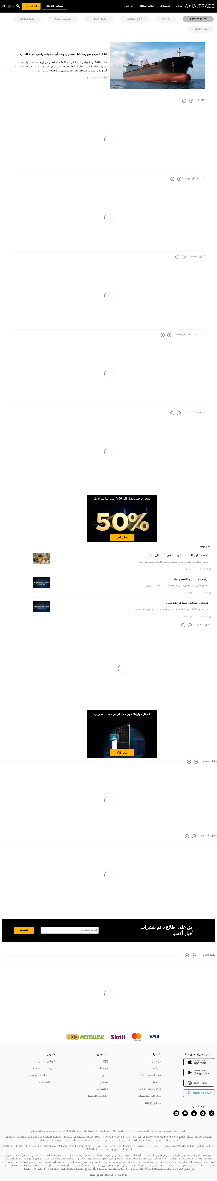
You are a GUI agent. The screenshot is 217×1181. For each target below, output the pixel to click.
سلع (105, 1075)
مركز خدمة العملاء (149, 1089)
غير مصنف (200, 29)
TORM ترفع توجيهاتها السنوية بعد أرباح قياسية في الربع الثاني (63, 54)
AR (4, 6)
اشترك (24, 930)
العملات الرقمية (97, 1096)
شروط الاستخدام (44, 1068)
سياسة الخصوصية (43, 1075)
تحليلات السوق (62, 19)
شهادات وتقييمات (149, 1096)
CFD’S (165, 19)
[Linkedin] (176, 1113)
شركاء (157, 1068)
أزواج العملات (134, 19)
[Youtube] (185, 1113)
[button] (6, 67)
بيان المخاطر (47, 1082)
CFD (105, 1061)
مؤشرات (102, 1089)
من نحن (156, 1061)
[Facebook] (203, 1113)
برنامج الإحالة (153, 1103)
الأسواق (102, 1054)
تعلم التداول (27, 19)
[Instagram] (194, 1113)
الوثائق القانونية (45, 1061)
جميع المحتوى (198, 19)
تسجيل (157, 1082)
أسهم (104, 1082)
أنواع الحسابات (152, 1075)
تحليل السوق (99, 19)
